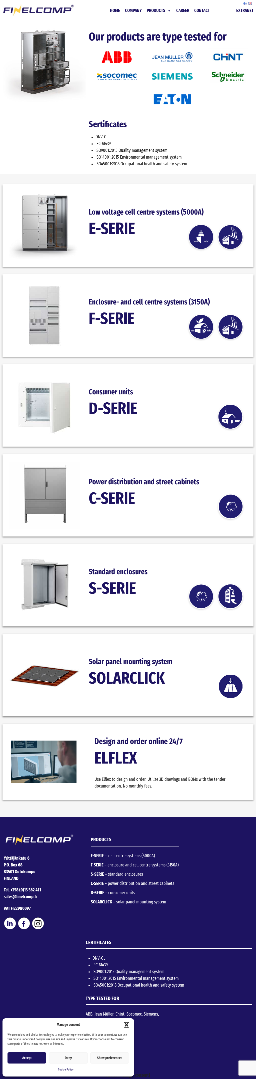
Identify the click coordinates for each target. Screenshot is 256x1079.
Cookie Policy (66, 1069)
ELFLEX (115, 759)
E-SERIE (112, 229)
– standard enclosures (117, 874)
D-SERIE (113, 409)
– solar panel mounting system (128, 902)
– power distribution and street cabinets (132, 883)
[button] (126, 1024)
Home (115, 10)
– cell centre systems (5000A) (123, 856)
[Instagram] (38, 928)
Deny (68, 1058)
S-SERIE (112, 589)
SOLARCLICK (127, 679)
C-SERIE (112, 499)
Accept (27, 1058)
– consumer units (113, 893)
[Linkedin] (10, 928)
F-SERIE (111, 319)
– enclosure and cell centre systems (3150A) (135, 865)
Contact (202, 10)
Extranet (245, 10)
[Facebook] (24, 928)
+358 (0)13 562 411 (25, 890)
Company (133, 10)
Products (156, 10)
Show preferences (109, 1058)
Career (182, 10)
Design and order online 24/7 (138, 742)
